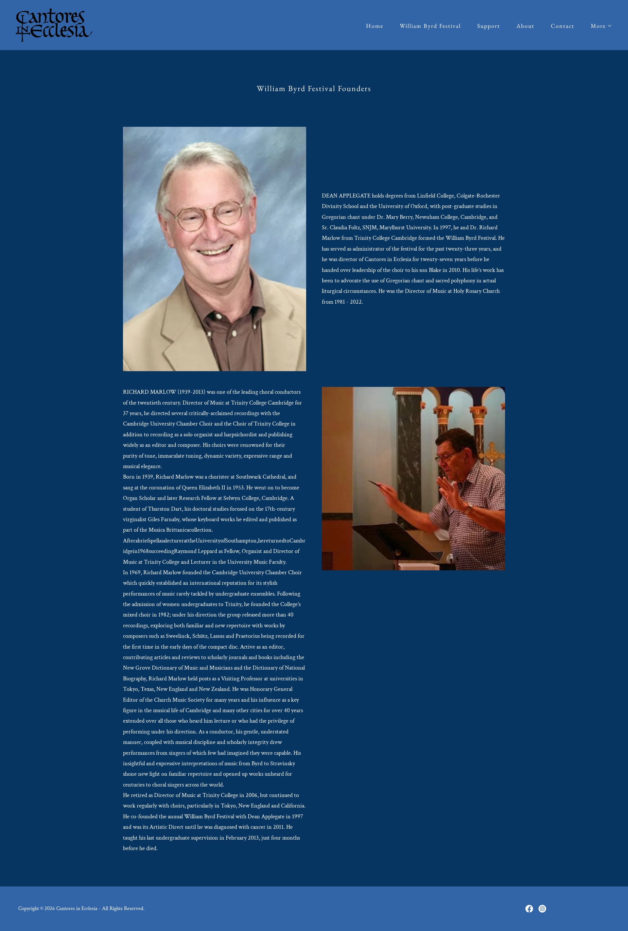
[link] (54, 24)
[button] (598, 26)
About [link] (525, 25)
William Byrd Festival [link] (430, 25)
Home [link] (374, 25)
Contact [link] (562, 25)
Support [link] (488, 25)
